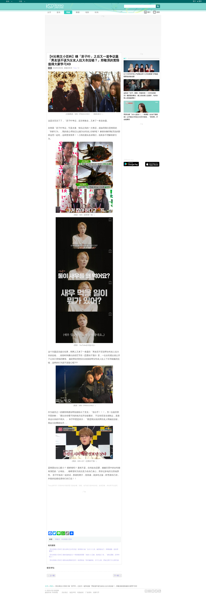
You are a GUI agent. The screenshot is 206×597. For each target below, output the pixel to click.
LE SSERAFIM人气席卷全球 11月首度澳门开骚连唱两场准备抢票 (141, 75)
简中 (200, 1)
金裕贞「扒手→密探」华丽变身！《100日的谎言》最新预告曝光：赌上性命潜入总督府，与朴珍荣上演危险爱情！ (141, 95)
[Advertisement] (84, 510)
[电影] (88, 12)
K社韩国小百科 (67, 539)
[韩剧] (78, 12)
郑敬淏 (57, 539)
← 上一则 (51, 575)
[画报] (97, 12)
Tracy (75, 68)
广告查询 (88, 592)
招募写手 (96, 592)
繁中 (194, 1)
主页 (46, 586)
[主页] (49, 12)
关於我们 (65, 592)
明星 (50, 68)
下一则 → (117, 575)
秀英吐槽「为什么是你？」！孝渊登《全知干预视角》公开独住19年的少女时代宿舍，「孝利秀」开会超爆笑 (141, 117)
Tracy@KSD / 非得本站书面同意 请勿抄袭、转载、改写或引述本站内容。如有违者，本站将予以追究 (83, 485)
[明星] (69, 12)
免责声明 (73, 592)
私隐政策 (80, 592)
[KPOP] (59, 12)
